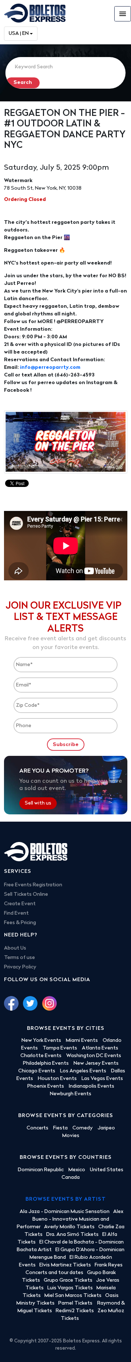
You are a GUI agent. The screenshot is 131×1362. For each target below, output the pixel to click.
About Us (15, 948)
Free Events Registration (33, 885)
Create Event (20, 904)
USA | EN (19, 33)
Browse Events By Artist (65, 1199)
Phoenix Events (45, 1086)
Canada (70, 1177)
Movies (70, 1136)
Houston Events (57, 1078)
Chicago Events (36, 1071)
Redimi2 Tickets (75, 1311)
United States (106, 1170)
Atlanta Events (100, 1048)
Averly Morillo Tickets (69, 1227)
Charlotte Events (40, 1056)
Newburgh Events (70, 1094)
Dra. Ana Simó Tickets (72, 1234)
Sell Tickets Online (26, 894)
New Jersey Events (96, 1063)
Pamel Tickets (76, 1303)
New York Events (41, 1040)
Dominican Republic (41, 1170)
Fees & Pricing (20, 923)
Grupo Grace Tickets (68, 1280)
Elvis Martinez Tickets (65, 1265)
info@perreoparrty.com (50, 367)
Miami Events (82, 1040)
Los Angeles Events (83, 1071)
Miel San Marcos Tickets (73, 1295)
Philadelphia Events (46, 1063)
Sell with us (38, 803)
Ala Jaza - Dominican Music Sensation (65, 1211)
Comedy (82, 1128)
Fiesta (60, 1128)
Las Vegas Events (102, 1078)
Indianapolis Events (91, 1086)
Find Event (16, 913)
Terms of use (19, 957)
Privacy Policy (20, 967)
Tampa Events (60, 1048)
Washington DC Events (93, 1056)
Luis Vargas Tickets (70, 1288)
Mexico (76, 1170)
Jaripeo (106, 1128)
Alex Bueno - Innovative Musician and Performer (70, 1219)
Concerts (37, 1128)
